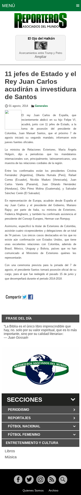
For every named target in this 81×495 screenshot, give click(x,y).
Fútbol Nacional (24, 426)
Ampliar (41, 56)
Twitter (29, 479)
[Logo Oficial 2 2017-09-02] (40, 369)
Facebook (18, 479)
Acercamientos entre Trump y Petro (40, 53)
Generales (41, 106)
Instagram (40, 479)
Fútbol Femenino (24, 434)
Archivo (53, 490)
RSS (52, 479)
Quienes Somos (33, 490)
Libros (10, 451)
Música (11, 457)
